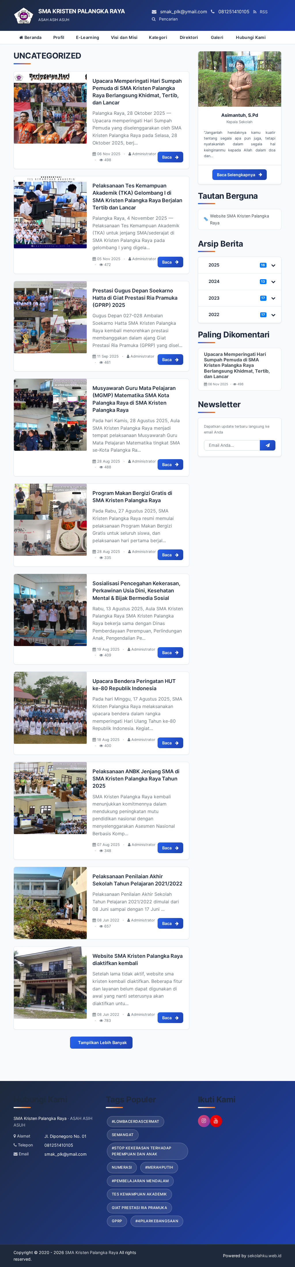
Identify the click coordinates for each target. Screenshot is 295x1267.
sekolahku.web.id (264, 1255)
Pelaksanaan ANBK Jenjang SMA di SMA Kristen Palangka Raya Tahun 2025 (135, 778)
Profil (59, 37)
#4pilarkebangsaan (157, 1221)
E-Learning (87, 37)
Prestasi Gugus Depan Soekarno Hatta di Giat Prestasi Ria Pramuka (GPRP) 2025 (134, 298)
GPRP (117, 1221)
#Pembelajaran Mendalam (140, 1181)
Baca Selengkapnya (236, 174)
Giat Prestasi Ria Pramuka (139, 1208)
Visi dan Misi (124, 37)
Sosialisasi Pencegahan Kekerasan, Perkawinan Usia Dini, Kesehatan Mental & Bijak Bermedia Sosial (136, 590)
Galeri (217, 37)
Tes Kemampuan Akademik (139, 1194)
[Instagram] (204, 1121)
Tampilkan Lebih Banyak (102, 1042)
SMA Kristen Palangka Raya (91, 1252)
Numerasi (122, 1167)
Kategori (158, 37)
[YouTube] (216, 1121)
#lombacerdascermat (135, 1121)
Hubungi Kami (251, 37)
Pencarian (168, 18)
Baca (167, 157)
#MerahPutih (159, 1167)
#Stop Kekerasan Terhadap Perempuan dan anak (141, 1151)
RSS (263, 11)
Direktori (189, 37)
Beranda (32, 37)
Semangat (123, 1135)
